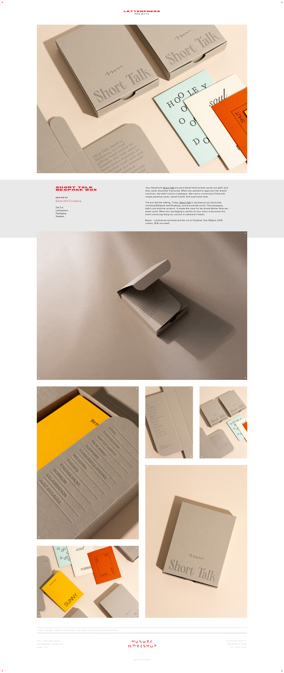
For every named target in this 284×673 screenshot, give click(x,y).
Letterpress (62, 210)
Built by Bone (142, 660)
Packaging (61, 213)
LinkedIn (57, 644)
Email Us (42, 647)
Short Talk (168, 187)
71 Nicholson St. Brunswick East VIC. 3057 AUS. (236, 644)
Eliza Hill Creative (69, 201)
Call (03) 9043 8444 (48, 641)
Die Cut (59, 207)
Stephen (60, 216)
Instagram (44, 644)
